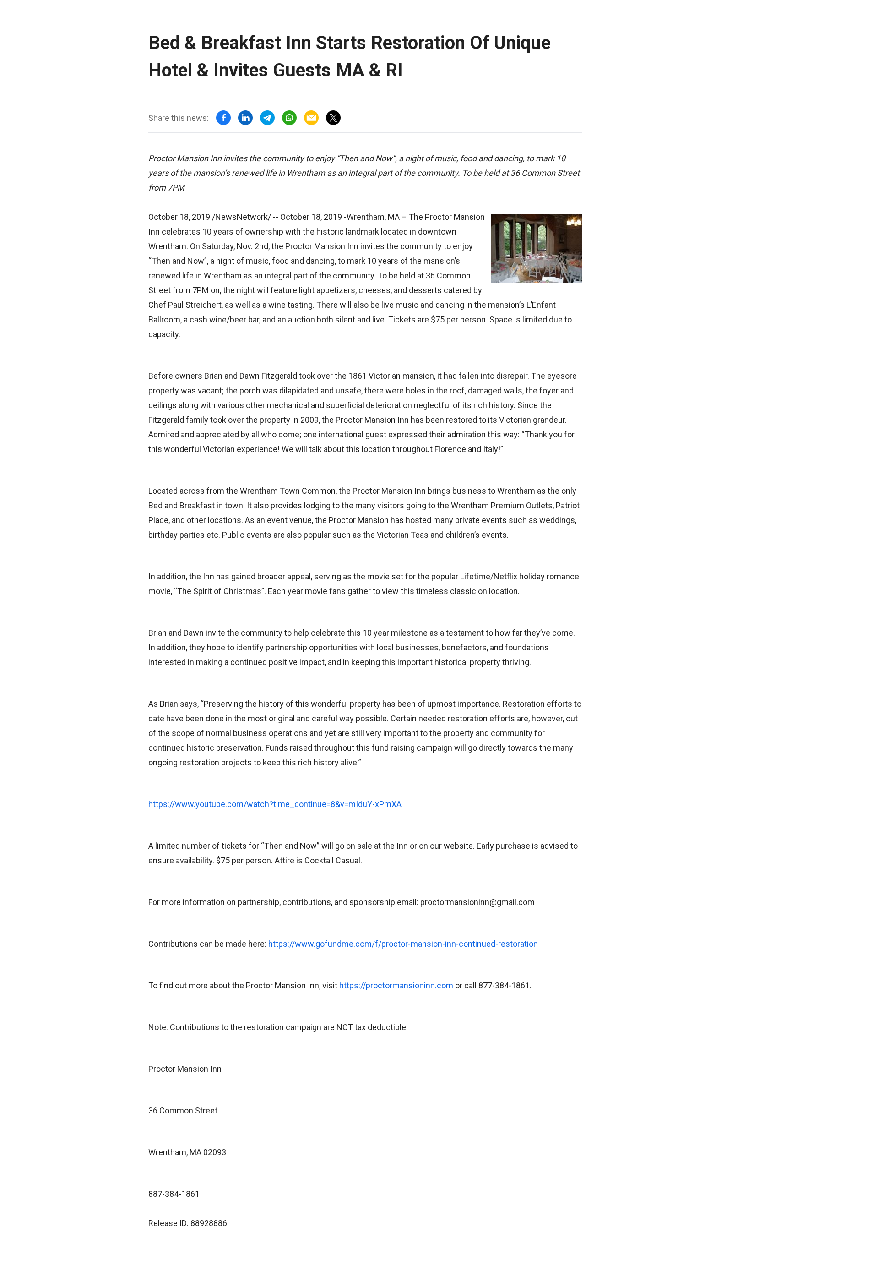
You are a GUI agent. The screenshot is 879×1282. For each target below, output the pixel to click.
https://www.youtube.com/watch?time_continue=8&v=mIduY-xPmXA (275, 804)
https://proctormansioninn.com (396, 985)
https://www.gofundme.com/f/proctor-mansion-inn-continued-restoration (403, 944)
